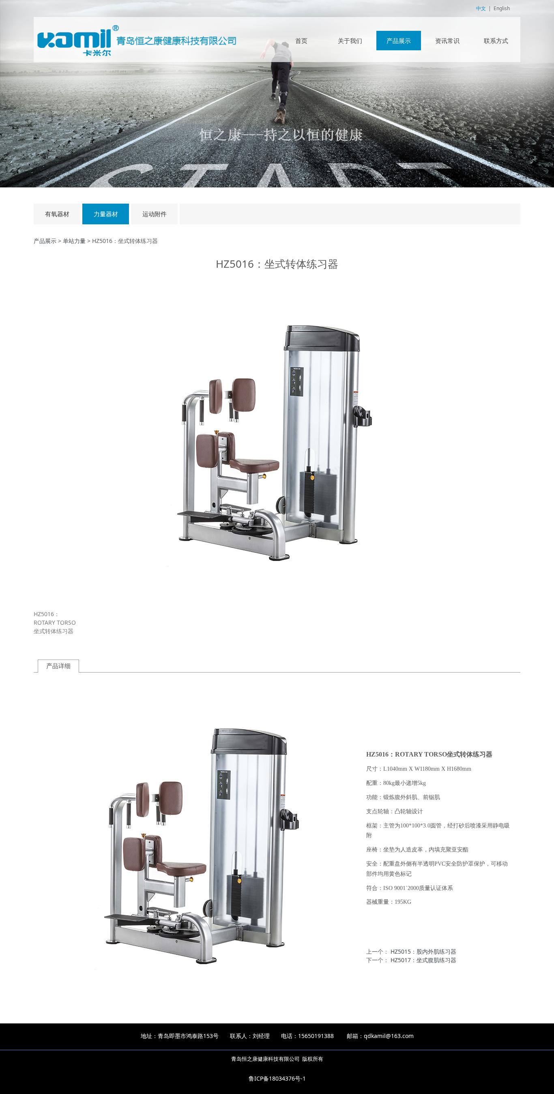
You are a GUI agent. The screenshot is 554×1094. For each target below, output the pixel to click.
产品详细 (58, 666)
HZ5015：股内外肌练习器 (423, 951)
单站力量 (74, 241)
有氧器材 (57, 214)
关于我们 (350, 41)
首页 (301, 41)
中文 (481, 8)
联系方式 (496, 41)
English (502, 8)
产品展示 (399, 41)
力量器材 (106, 214)
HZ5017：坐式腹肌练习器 (423, 960)
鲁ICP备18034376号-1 (277, 1078)
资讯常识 (447, 41)
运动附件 (154, 214)
